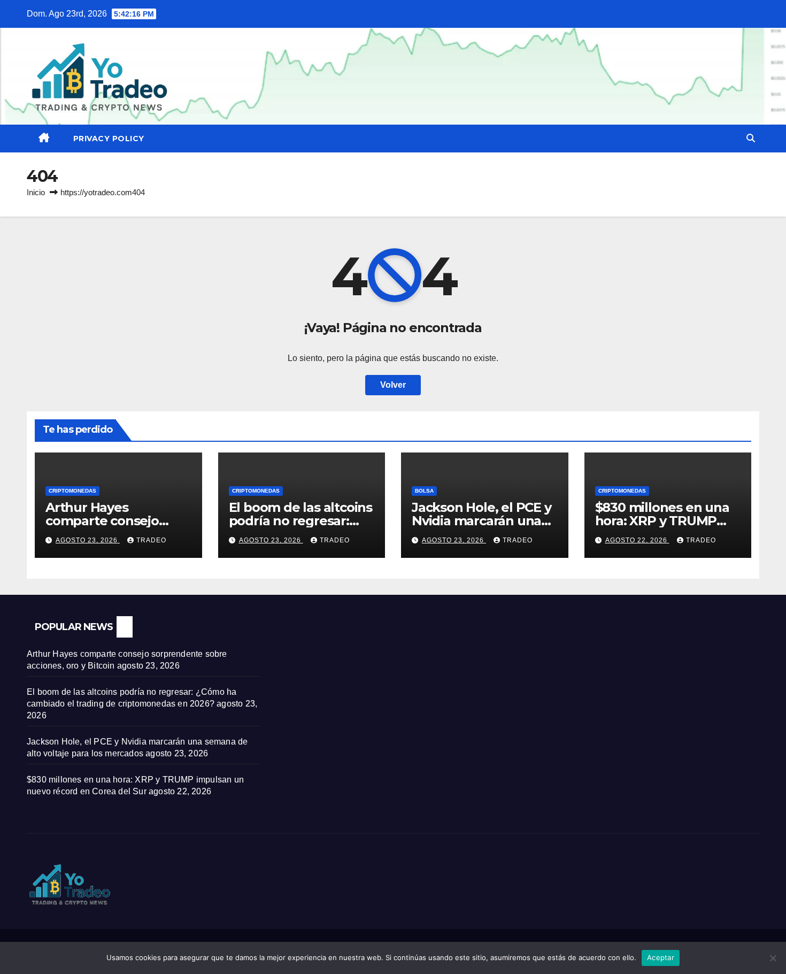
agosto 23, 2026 (88, 540)
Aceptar (660, 957)
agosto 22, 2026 (637, 540)
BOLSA (424, 491)
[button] (750, 138)
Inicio (36, 192)
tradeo (151, 540)
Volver (393, 384)
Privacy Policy (108, 138)
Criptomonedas (72, 491)
